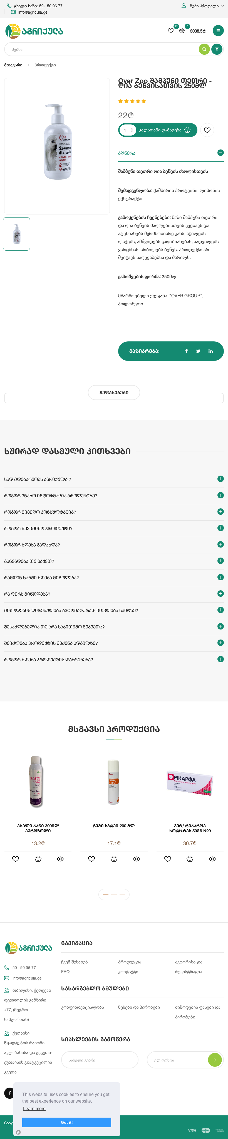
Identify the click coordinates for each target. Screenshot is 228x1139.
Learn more (34, 1108)
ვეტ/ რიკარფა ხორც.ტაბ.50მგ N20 (190, 828)
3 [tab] (122, 895)
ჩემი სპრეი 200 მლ (114, 825)
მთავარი (13, 65)
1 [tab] (105, 895)
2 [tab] (114, 895)
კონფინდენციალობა (82, 1007)
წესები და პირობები (139, 1007)
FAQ (65, 971)
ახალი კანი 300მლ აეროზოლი (38, 828)
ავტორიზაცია (188, 962)
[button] (203, 5)
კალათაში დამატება (160, 130)
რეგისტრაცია (188, 971)
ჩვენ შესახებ (74, 962)
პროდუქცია (129, 962)
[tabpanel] (114, 814)
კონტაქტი (128, 971)
